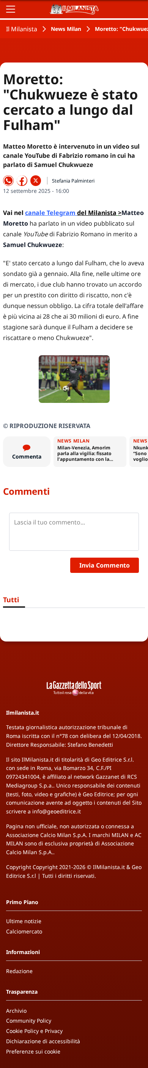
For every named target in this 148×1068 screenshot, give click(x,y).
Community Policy (28, 1020)
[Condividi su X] (35, 180)
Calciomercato (24, 931)
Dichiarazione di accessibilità (43, 1041)
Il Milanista (21, 29)
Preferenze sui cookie (33, 1051)
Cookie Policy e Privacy (34, 1030)
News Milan (66, 28)
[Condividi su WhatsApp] (8, 180)
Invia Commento (104, 565)
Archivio (16, 1010)
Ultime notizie (23, 921)
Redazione (19, 971)
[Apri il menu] (10, 9)
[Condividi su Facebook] (22, 180)
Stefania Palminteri (73, 180)
